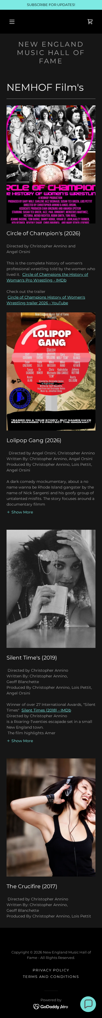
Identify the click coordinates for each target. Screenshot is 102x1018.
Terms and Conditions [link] (51, 976)
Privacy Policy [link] (51, 970)
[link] (90, 21)
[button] (12, 21)
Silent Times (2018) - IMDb (46, 710)
